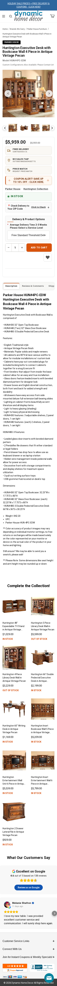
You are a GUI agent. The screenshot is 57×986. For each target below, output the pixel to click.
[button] (13, 128)
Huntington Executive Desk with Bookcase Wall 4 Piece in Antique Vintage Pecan (27, 35)
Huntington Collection (35, 189)
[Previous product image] (7, 93)
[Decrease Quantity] (8, 248)
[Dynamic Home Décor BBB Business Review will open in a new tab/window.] (42, 968)
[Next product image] (49, 93)
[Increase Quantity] (22, 248)
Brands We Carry (17, 29)
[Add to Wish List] (48, 257)
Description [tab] (11, 286)
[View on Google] (7, 904)
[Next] (52, 128)
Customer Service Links (16, 941)
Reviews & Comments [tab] (33, 286)
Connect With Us (12, 949)
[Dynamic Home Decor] (28, 16)
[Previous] (5, 128)
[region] (28, 128)
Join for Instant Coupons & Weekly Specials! (27, 957)
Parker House (12, 189)
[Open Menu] (3, 16)
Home (5, 29)
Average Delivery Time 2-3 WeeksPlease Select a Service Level (28, 226)
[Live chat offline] (49, 978)
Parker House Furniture (37, 29)
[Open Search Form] (10, 16)
